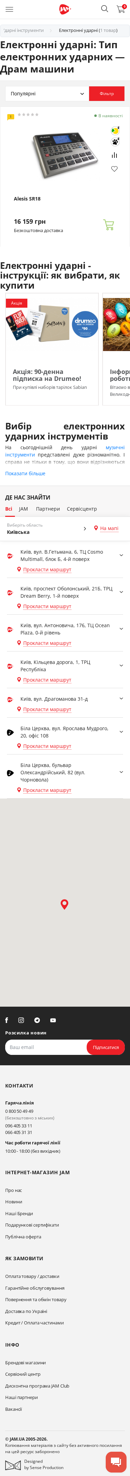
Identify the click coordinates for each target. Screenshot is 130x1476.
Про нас (13, 1190)
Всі (8, 508)
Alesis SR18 (27, 199)
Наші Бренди (19, 1213)
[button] (104, 8)
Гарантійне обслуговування (34, 1288)
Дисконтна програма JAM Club (37, 1386)
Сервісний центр (23, 1374)
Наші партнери (21, 1397)
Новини (13, 1201)
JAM (23, 508)
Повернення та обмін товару (35, 1299)
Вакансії (13, 1409)
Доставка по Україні (26, 1311)
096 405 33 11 (18, 1126)
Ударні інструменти (23, 30)
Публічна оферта (23, 1237)
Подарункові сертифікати (32, 1225)
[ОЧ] (115, 131)
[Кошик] (108, 225)
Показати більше (25, 473)
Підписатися (106, 1047)
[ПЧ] (115, 142)
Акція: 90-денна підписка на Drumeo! (47, 375)
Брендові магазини (25, 1362)
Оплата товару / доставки (32, 1276)
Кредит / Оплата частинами (34, 1323)
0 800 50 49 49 (19, 1111)
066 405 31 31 (18, 1132)
